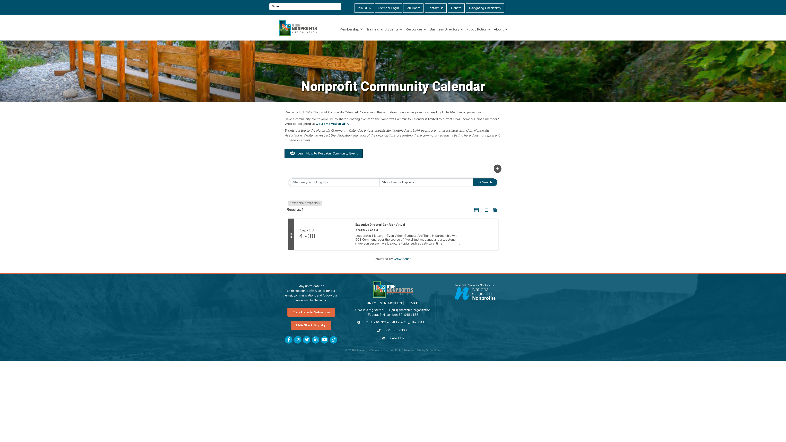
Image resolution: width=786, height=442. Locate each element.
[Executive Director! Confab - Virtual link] (336, 234)
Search (487, 182)
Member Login (388, 8)
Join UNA (364, 8)
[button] (497, 169)
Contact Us (436, 8)
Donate (456, 8)
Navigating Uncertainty (485, 8)
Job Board (413, 8)
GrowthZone (402, 259)
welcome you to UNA (332, 124)
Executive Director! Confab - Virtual (380, 224)
